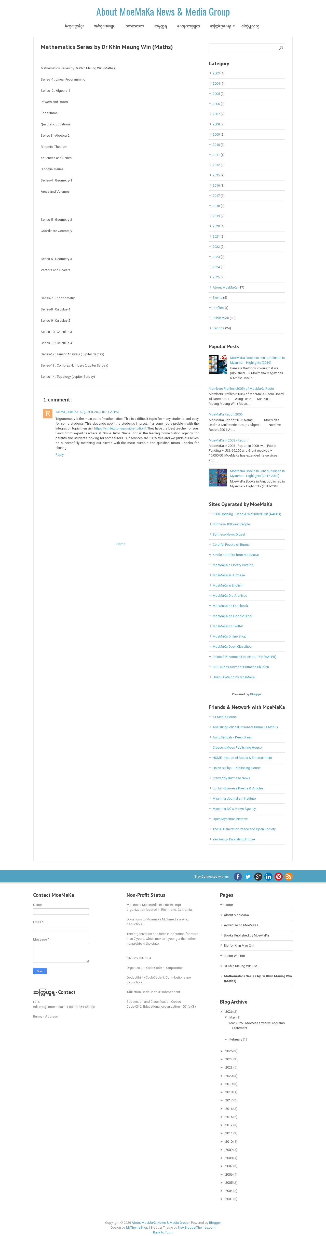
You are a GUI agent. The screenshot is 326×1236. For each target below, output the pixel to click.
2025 (216, 277)
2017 (216, 196)
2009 (216, 134)
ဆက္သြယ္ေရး (220, 26)
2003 (216, 73)
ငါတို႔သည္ (250, 26)
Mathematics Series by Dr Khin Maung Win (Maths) (107, 47)
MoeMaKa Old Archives (230, 595)
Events (217, 298)
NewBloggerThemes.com (196, 1227)
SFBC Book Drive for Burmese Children (241, 667)
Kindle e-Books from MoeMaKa (236, 555)
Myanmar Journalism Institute (234, 798)
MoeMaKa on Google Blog (232, 616)
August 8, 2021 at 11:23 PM (99, 412)
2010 (216, 145)
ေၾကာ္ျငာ (188, 26)
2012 (216, 165)
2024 (216, 267)
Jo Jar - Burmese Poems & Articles (238, 788)
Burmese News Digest (229, 534)
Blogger (256, 694)
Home (120, 544)
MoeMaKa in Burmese (229, 575)
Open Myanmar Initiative (230, 819)
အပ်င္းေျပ (104, 26)
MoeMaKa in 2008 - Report (228, 440)
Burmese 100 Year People (231, 524)
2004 (216, 83)
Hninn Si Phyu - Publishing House (237, 768)
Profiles (218, 308)
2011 (216, 155)
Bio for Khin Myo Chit (239, 945)
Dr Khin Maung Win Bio (240, 966)
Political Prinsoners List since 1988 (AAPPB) (244, 657)
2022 (216, 247)
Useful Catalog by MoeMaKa (234, 677)
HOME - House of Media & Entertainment (242, 758)
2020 (216, 226)
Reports (218, 328)
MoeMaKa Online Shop (229, 636)
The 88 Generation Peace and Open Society (244, 829)
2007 (216, 114)
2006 (216, 104)
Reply (60, 455)
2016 (216, 185)
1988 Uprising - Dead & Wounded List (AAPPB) (247, 514)
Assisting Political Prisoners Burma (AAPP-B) (245, 727)
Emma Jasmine (67, 411)
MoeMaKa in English (227, 585)
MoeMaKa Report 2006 (225, 414)
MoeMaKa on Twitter (228, 626)
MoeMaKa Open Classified (232, 646)
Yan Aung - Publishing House (234, 839)
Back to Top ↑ (163, 1232)
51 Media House (225, 717)
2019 (216, 216)
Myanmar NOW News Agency (234, 809)
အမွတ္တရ (160, 26)
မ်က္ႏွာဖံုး (74, 26)
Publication (221, 318)
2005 (216, 94)
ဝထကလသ (135, 26)
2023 (216, 257)
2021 (216, 236)
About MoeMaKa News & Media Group (163, 11)
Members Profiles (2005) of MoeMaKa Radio (241, 389)
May (232, 1017)
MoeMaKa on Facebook (230, 606)
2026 (229, 1011)
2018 (216, 206)
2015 (216, 175)
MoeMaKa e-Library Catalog (233, 565)
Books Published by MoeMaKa (246, 935)
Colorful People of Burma (231, 545)
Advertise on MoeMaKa (241, 925)
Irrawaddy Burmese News (231, 778)
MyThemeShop (137, 1227)
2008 (216, 124)
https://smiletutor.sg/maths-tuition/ (120, 428)
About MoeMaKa (225, 287)
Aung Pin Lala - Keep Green (232, 737)
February (236, 1039)
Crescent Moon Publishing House (237, 747)
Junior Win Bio (234, 956)
